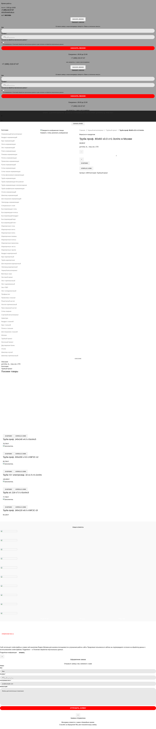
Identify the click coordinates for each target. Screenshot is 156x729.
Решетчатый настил (8, 301)
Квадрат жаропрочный (9, 253)
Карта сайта (83, 636)
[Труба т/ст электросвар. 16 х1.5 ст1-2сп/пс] (8, 464)
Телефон (4, 33)
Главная (82, 130)
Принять (22, 652)
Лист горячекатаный (8, 280)
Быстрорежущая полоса (9, 212)
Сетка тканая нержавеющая (10, 171)
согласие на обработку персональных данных (51, 44)
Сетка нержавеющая (8, 168)
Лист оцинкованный (8, 284)
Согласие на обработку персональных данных (14, 39)
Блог (81, 622)
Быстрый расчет (123, 633)
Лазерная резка (45, 633)
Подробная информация (8, 652)
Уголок (3, 349)
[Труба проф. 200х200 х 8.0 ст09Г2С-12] (8, 446)
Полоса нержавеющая (9, 158)
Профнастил (5, 294)
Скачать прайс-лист (125, 636)
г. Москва (7, 15)
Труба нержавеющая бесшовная (12, 182)
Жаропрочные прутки (8, 250)
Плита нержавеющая (8, 151)
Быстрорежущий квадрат (9, 216)
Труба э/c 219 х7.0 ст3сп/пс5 (16, 492)
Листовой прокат (7, 277)
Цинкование (44, 629)
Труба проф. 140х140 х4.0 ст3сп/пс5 (19, 439)
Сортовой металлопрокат (10, 315)
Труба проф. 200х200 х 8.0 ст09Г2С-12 (20, 457)
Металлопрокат (45, 626)
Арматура (4, 318)
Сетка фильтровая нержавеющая (12, 175)
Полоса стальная (7, 328)
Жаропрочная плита (8, 233)
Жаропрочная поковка (9, 236)
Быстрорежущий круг (8, 219)
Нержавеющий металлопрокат (11, 134)
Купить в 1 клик (86, 168)
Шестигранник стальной (9, 332)
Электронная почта (5, 680)
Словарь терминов (85, 626)
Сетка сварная (6, 311)
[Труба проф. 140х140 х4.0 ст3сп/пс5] (30, 402)
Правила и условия (86, 633)
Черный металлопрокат (9, 270)
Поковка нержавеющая (9, 154)
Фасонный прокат (7, 342)
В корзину (84, 163)
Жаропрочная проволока (9, 243)
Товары (2, 665)
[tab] (78, 359)
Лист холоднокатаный (8, 291)
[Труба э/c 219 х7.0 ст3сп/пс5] (8, 481)
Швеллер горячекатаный (9, 355)
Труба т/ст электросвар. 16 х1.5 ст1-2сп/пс (22, 475)
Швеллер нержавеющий (9, 195)
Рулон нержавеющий (8, 164)
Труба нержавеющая (8, 178)
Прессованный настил (9, 308)
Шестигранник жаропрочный (11, 263)
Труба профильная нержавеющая (12, 188)
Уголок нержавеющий (8, 192)
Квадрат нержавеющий (9, 137)
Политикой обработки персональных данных (24, 44)
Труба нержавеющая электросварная (14, 185)
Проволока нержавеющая (10, 161)
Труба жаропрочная (8, 260)
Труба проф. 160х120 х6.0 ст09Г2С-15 (20, 510)
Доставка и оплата (124, 629)
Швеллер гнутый (7, 352)
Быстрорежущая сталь (9, 209)
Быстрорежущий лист (8, 222)
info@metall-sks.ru (8, 634)
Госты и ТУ (83, 629)
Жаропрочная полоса (8, 240)
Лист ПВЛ (4, 287)
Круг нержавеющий (7, 141)
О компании (122, 622)
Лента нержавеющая (8, 144)
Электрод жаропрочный (9, 267)
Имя (1, 668)
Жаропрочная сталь (8, 226)
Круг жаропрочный (7, 257)
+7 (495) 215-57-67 (7, 10)
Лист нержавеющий (8, 147)
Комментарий (3, 686)
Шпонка (4, 335)
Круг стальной (6, 325)
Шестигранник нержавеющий (11, 199)
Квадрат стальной (7, 321)
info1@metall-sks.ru (7, 12)
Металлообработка (46, 622)
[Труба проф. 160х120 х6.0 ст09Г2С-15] (8, 499)
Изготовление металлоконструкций (52, 636)
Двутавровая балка (8, 345)
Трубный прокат (6, 338)
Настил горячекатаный (9, 304)
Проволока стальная (8, 298)
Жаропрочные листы (8, 246)
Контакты (121, 626)
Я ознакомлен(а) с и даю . (33, 44)
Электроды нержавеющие (10, 202)
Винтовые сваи (6, 274)
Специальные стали (8, 205)
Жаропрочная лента (8, 229)
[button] (8, 436)
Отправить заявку (78, 708)
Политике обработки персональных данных (48, 649)
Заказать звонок (78, 19)
